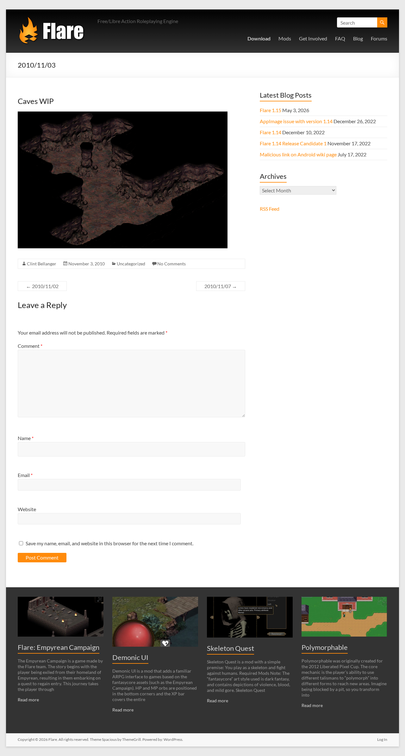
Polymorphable (325, 647)
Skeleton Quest (230, 648)
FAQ (340, 38)
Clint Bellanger (41, 263)
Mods (284, 38)
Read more (28, 699)
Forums (379, 38)
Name (26, 438)
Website (27, 509)
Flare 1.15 (270, 110)
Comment (30, 346)
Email (25, 475)
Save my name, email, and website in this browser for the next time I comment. (109, 543)
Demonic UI (130, 657)
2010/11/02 (42, 286)
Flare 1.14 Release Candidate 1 (293, 143)
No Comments (171, 263)
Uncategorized (131, 263)
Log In (382, 739)
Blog (358, 38)
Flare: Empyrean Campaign (58, 647)
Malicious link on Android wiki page (298, 154)
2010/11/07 (220, 286)
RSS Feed (269, 209)
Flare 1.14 (270, 132)
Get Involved (313, 38)
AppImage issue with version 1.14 (296, 121)
